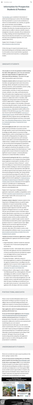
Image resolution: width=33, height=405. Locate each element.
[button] (2, 2)
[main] (16, 8)
